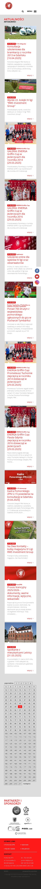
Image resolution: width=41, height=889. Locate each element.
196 (15, 777)
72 (25, 717)
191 (24, 774)
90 (11, 727)
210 (15, 784)
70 (15, 717)
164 (29, 760)
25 (34, 693)
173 (6, 767)
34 (11, 700)
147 (15, 754)
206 (29, 780)
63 (15, 713)
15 (20, 690)
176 (20, 767)
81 (34, 720)
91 (15, 727)
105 (15, 733)
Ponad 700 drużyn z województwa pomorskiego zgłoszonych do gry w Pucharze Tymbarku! (19, 314)
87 (29, 723)
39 (34, 700)
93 (25, 727)
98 (15, 730)
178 (29, 767)
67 (34, 713)
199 (29, 777)
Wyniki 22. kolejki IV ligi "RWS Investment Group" (20, 102)
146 (10, 754)
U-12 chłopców (21, 44)
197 (20, 777)
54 (6, 710)
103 (6, 733)
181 (10, 770)
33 (6, 700)
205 (24, 780)
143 (29, 750)
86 (25, 723)
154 (15, 757)
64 (20, 713)
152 (6, 757)
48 (11, 707)
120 (20, 740)
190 (20, 774)
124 (6, 743)
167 (10, 764)
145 (6, 754)
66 (29, 713)
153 (10, 757)
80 (29, 720)
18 (34, 690)
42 (15, 703)
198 (24, 777)
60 (34, 710)
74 (34, 717)
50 (20, 707)
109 (34, 733)
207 (34, 780)
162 (20, 760)
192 (29, 774)
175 (15, 767)
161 (15, 760)
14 (15, 690)
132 (10, 747)
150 (29, 754)
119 (15, 740)
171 (29, 764)
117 (6, 740)
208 (6, 784)
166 (6, 764)
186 (34, 770)
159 (6, 760)
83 (11, 723)
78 (20, 720)
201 (6, 780)
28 (15, 697)
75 (6, 720)
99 (20, 730)
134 (20, 747)
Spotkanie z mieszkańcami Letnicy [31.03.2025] (19, 652)
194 (6, 777)
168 (15, 764)
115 (29, 737)
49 (15, 707)
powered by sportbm (30, 871)
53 (34, 707)
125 (10, 743)
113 (20, 737)
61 (6, 713)
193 (34, 774)
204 (20, 780)
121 (24, 740)
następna (26, 784)
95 (34, 727)
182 (15, 770)
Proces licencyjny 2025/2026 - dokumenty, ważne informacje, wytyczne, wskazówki (19, 593)
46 (34, 703)
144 (34, 750)
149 (24, 754)
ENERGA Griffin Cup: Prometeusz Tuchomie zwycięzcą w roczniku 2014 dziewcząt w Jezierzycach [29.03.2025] (19, 377)
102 (34, 730)
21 (15, 693)
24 (29, 693)
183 (20, 770)
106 (20, 733)
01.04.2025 (11, 149)
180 (6, 770)
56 (15, 710)
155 (20, 757)
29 (20, 697)
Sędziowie (19, 254)
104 (10, 733)
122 (29, 740)
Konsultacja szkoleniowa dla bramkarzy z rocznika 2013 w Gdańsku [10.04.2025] (19, 52)
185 (29, 770)
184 (24, 770)
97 (11, 730)
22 (20, 693)
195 (10, 777)
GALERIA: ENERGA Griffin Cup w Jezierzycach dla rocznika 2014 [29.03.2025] (17, 157)
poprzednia (9, 683)
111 (10, 737)
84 (15, 723)
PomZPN (19, 585)
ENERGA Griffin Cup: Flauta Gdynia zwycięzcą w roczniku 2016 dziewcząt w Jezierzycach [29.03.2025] (19, 442)
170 (24, 764)
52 (29, 707)
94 (29, 727)
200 (34, 777)
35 (15, 700)
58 (25, 710)
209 (10, 784)
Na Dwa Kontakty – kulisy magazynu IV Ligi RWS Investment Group (20, 549)
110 (6, 737)
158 (34, 757)
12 (6, 690)
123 (34, 740)
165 (34, 760)
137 (34, 747)
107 (24, 733)
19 (6, 693)
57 (20, 710)
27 (11, 697)
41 (11, 703)
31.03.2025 (11, 302)
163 (24, 760)
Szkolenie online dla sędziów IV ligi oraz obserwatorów (18, 259)
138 (6, 750)
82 (6, 723)
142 (24, 750)
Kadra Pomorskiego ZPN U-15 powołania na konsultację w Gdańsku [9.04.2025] (20, 495)
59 (29, 710)
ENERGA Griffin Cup (23, 149)
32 (34, 697)
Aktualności (25, 849)
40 (6, 703)
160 (10, 760)
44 (25, 703)
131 (6, 747)
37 (25, 700)
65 (25, 713)
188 (10, 774)
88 (34, 723)
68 (6, 717)
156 (24, 757)
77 (15, 720)
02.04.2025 (11, 44)
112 (15, 737)
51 (25, 707)
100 (24, 730)
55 (11, 710)
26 (6, 697)
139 (10, 750)
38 (29, 700)
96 (6, 730)
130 (34, 743)
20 (11, 693)
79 (25, 720)
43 (20, 703)
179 (34, 767)
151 (34, 754)
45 (29, 703)
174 (10, 767)
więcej (29, 75)
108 (29, 733)
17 (29, 690)
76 (11, 720)
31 (29, 697)
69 (11, 717)
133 (15, 747)
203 (15, 780)
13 (11, 690)
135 (24, 747)
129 (29, 743)
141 (20, 750)
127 (20, 743)
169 (20, 764)
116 (34, 737)
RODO (6, 871)
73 (29, 717)
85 (20, 723)
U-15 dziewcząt (21, 488)
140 (15, 750)
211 (20, 784)
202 (10, 780)
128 (24, 743)
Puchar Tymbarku (13, 305)
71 (20, 717)
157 (29, 757)
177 (24, 767)
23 (25, 693)
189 (15, 774)
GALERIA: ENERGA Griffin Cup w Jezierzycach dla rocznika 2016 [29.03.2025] (17, 213)
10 (29, 687)
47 (6, 707)
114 (24, 737)
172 (34, 764)
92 (20, 727)
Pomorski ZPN (10, 845)
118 (10, 740)
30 (25, 697)
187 (6, 774)
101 (29, 730)
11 (34, 687)
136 (29, 747)
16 (25, 690)
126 (15, 743)
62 (11, 713)
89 (6, 727)
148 (20, 754)
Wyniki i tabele (10, 849)
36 (20, 700)
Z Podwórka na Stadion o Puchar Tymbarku (18, 305)
